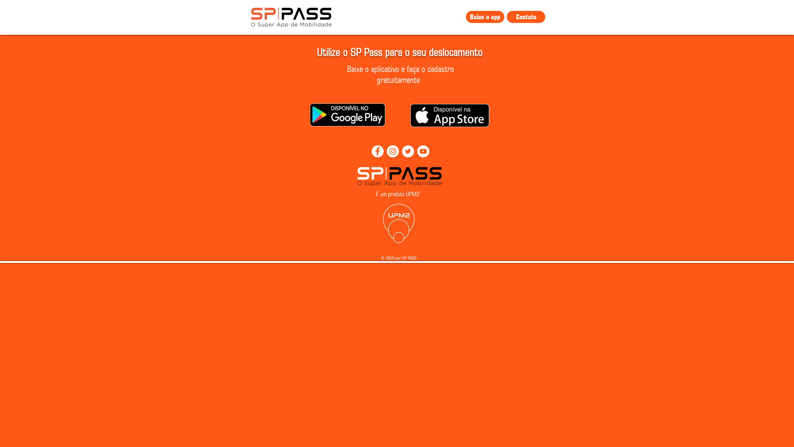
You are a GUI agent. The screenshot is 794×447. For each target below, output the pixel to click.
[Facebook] (378, 151)
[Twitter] (408, 151)
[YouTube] (423, 151)
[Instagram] (393, 151)
